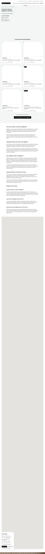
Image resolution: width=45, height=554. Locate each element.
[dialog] (7, 541)
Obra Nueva (34, 3)
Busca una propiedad (36, 1)
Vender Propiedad (22, 3)
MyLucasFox (41, 1)
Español (31, 1)
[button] (20, 49)
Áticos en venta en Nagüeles (7, 13)
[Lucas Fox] (6, 3)
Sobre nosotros (21, 1)
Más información (8, 537)
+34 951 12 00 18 (5, 17)
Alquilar (17, 3)
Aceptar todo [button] (4, 546)
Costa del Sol (6, 6)
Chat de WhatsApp (6, 19)
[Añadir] (20, 43)
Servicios (24, 1)
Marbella (10, 6)
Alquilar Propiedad (28, 3)
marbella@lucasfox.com (6, 20)
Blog (27, 1)
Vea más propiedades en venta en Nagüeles (22, 117)
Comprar (14, 3)
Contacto (37, 3)
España (3, 6)
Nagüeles (13, 6)
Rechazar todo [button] (10, 546)
